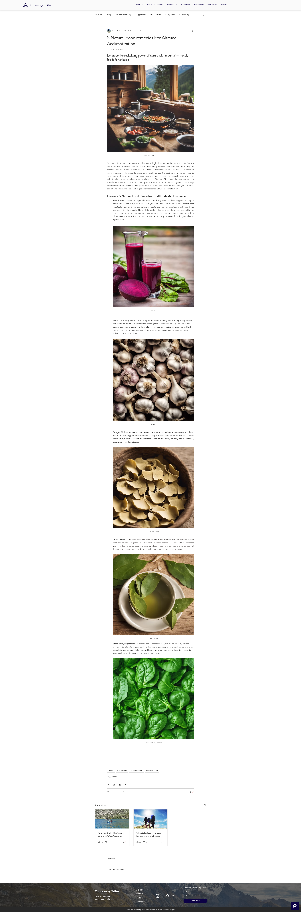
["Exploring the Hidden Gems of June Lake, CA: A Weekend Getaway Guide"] (112, 818)
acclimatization (136, 770)
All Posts (98, 15)
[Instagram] (157, 896)
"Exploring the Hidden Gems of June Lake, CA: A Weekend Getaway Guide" (111, 834)
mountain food (152, 770)
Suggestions (141, 15)
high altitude (122, 770)
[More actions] (192, 30)
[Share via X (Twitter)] (114, 785)
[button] (203, 15)
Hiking (109, 15)
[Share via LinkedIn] (120, 785)
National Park (155, 15)
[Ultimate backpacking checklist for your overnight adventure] (151, 818)
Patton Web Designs (167, 909)
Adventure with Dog (123, 15)
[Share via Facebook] (108, 785)
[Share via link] (125, 785)
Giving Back (170, 15)
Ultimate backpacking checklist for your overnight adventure (149, 834)
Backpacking (184, 15)
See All (203, 805)
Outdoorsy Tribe (40, 5)
